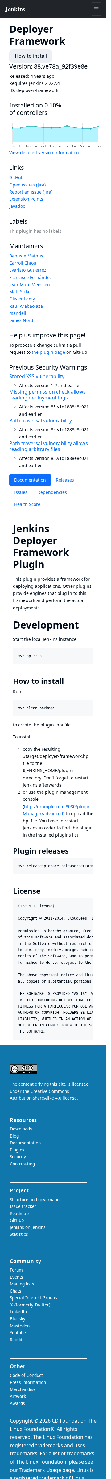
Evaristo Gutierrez (27, 270)
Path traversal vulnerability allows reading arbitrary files (48, 446)
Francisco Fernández (30, 277)
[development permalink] (84, 625)
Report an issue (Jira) (30, 192)
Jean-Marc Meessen (29, 284)
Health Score (27, 504)
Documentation (30, 480)
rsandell (17, 313)
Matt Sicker (20, 292)
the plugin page (48, 352)
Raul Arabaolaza (26, 306)
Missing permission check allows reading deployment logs (47, 394)
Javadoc (17, 206)
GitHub (16, 177)
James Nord (21, 320)
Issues (20, 492)
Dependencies (52, 492)
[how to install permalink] (68, 681)
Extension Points (26, 199)
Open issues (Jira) (27, 185)
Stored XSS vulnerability (36, 376)
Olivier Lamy (22, 299)
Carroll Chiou (22, 263)
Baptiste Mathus (26, 256)
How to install (31, 55)
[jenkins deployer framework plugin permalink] (50, 564)
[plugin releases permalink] (73, 850)
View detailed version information (44, 153)
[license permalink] (44, 891)
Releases (65, 480)
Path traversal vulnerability (40, 420)
